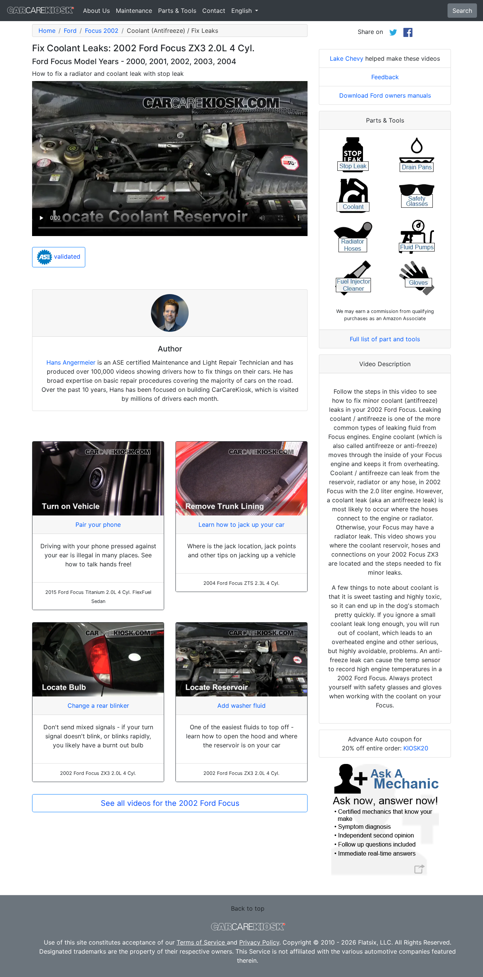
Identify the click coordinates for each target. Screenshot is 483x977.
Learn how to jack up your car (241, 524)
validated (66, 257)
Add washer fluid (241, 705)
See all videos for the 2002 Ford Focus (170, 803)
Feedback (385, 77)
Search (462, 10)
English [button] (242, 10)
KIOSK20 (415, 748)
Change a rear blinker (98, 705)
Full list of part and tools (385, 339)
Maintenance (134, 10)
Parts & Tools (177, 10)
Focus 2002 (101, 30)
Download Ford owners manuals (385, 95)
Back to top (248, 908)
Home (46, 30)
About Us (96, 10)
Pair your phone (98, 524)
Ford (70, 30)
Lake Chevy (346, 58)
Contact (213, 10)
